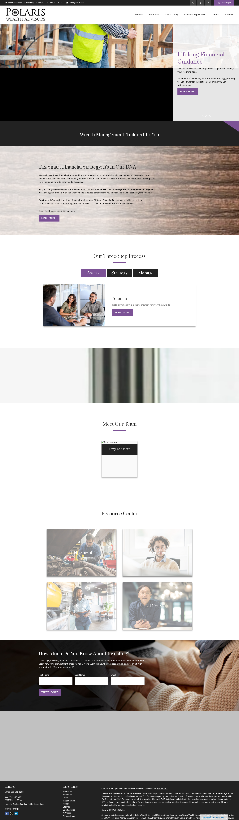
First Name (44, 675)
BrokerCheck (162, 789)
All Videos (67, 813)
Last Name (80, 675)
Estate (65, 798)
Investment (67, 795)
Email (113, 675)
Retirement (67, 792)
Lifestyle (66, 807)
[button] (139, 14)
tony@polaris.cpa (76, 3)
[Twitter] (193, 3)
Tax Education (69, 801)
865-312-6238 (56, 3)
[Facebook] (208, 3)
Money (66, 804)
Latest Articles (69, 810)
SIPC (147, 818)
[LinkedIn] (200, 3)
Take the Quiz (49, 692)
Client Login (226, 3)
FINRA (142, 818)
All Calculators (69, 816)
